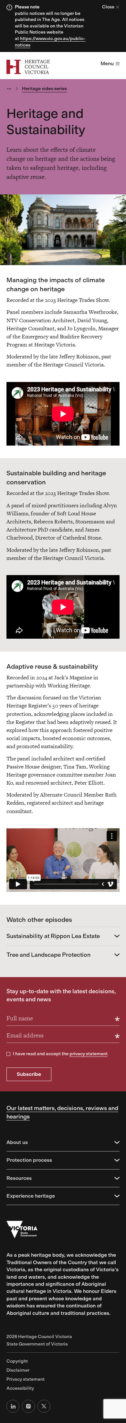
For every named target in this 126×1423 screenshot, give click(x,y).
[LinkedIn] (12, 1406)
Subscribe (29, 1074)
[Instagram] (28, 1406)
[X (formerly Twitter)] (43, 1406)
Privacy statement (25, 1379)
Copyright (17, 1361)
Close (108, 7)
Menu (107, 63)
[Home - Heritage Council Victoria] (28, 67)
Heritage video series (44, 88)
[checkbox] (8, 1054)
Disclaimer (17, 1370)
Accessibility (20, 1388)
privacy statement (88, 1054)
